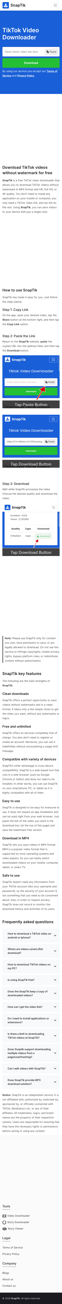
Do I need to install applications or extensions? (28, 1020)
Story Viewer (15, 1228)
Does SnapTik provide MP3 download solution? (24, 1081)
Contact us (9, 1285)
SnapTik (15, 1298)
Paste (53, 51)
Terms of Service (12, 1247)
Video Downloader (18, 1215)
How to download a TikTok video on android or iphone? (29, 935)
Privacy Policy (25, 75)
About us (7, 1279)
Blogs (5, 1272)
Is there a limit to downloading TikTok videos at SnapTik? (26, 1035)
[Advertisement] (31, 125)
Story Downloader (18, 1222)
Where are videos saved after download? (25, 950)
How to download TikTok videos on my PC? (29, 966)
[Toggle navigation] (55, 5)
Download (31, 63)
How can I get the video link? (25, 1006)
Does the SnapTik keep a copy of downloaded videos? (28, 993)
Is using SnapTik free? (21, 979)
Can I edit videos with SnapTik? (27, 1068)
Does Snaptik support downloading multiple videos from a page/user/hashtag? (29, 1053)
